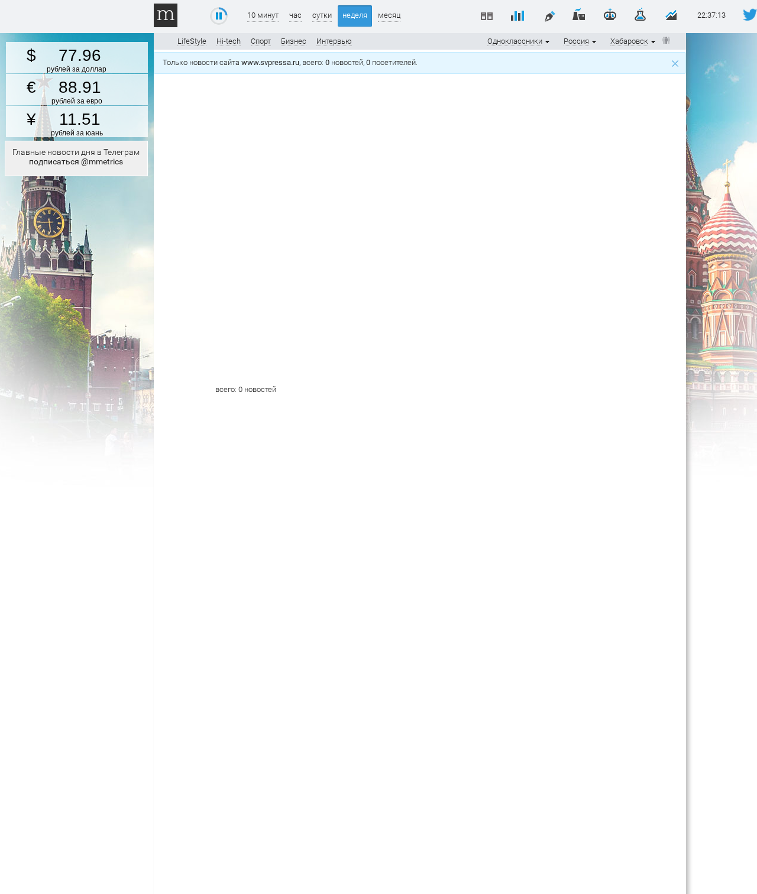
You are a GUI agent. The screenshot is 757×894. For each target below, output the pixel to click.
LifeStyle (191, 41)
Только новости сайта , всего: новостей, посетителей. (292, 62)
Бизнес (293, 41)
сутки (322, 15)
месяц (389, 15)
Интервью (334, 41)
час (295, 15)
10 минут (263, 15)
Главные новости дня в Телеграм (76, 156)
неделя (354, 15)
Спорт (261, 41)
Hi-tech (228, 41)
